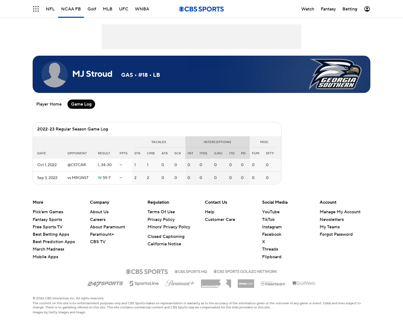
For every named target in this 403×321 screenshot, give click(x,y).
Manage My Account (340, 212)
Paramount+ (102, 234)
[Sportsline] (144, 282)
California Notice (164, 244)
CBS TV (98, 242)
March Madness (48, 249)
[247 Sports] (105, 282)
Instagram (272, 227)
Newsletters (332, 219)
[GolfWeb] (304, 283)
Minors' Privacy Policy (168, 227)
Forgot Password (336, 234)
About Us (99, 212)
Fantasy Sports (47, 219)
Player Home (49, 104)
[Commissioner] (216, 281)
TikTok (268, 219)
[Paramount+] (180, 282)
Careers (98, 219)
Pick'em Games (48, 212)
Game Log (81, 104)
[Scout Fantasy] (273, 283)
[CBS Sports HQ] (191, 271)
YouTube (271, 212)
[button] (35, 9)
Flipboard (272, 257)
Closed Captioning (166, 236)
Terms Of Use (161, 212)
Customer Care (220, 219)
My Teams (330, 227)
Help (209, 212)
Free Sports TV (48, 227)
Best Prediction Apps (54, 242)
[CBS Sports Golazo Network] (245, 271)
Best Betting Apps (51, 234)
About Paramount (107, 227)
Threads (270, 249)
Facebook (271, 234)
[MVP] (246, 281)
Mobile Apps (45, 257)
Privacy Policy (161, 219)
